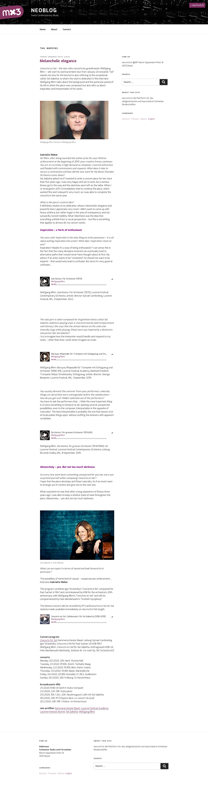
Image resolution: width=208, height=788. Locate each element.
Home (43, 29)
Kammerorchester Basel (67, 708)
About (54, 29)
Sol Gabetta (72, 711)
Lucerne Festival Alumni (52, 711)
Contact (67, 29)
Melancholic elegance (58, 60)
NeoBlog (44, 10)
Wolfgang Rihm (87, 711)
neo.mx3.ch (197, 5)
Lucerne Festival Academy (94, 708)
